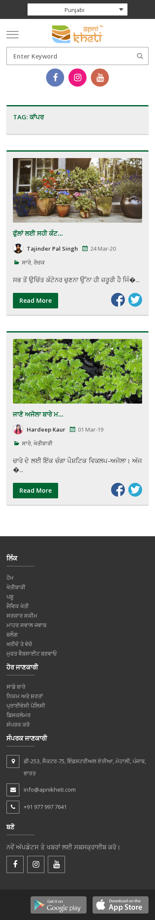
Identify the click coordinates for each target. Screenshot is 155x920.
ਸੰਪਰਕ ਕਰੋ (18, 724)
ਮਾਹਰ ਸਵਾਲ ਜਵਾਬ (26, 625)
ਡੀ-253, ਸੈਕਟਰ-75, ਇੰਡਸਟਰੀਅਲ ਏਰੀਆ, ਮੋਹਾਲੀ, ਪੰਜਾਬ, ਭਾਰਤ (85, 767)
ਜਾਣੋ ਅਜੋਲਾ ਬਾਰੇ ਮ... (38, 414)
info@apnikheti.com (50, 789)
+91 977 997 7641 (45, 807)
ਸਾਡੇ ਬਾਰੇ (15, 686)
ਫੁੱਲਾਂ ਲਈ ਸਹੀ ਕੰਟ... (38, 233)
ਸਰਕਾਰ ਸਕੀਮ (21, 615)
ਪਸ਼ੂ (10, 596)
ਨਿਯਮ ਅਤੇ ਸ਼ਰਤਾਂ (24, 696)
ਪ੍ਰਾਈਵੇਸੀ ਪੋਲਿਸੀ (25, 705)
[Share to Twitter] (135, 300)
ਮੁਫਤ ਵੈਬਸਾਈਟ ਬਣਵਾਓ (31, 653)
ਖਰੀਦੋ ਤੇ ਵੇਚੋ (19, 644)
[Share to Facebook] (118, 300)
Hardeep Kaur (46, 429)
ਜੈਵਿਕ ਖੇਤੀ (17, 606)
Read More (35, 300)
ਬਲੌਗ (12, 634)
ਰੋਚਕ (39, 262)
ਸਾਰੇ (26, 262)
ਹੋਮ (10, 577)
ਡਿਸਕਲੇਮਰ (18, 715)
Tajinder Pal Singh (52, 248)
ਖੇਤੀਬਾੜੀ (43, 443)
